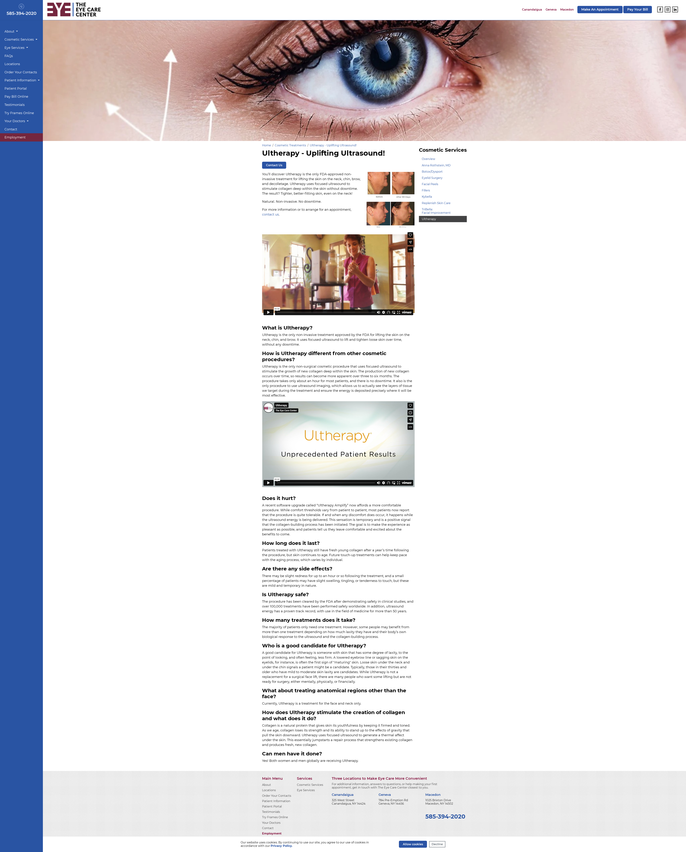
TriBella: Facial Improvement (436, 211)
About (9, 31)
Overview (428, 159)
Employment (15, 137)
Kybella (427, 196)
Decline (437, 844)
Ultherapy (429, 219)
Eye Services (14, 48)
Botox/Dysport (432, 171)
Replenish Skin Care (436, 203)
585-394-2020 (21, 13)
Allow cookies (413, 844)
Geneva (551, 9)
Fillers (426, 190)
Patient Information (20, 80)
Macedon (567, 9)
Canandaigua (532, 9)
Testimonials (14, 105)
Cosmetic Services (19, 39)
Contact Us (274, 165)
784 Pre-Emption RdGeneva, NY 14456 (393, 802)
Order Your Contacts (20, 72)
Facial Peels (430, 184)
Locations (12, 64)
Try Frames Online (19, 113)
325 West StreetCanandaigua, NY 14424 (349, 802)
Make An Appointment (600, 9)
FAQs (8, 56)
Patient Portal (15, 89)
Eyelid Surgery (432, 178)
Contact (10, 129)
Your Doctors (15, 121)
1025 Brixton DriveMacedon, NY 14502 (439, 802)
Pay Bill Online (16, 97)
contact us (270, 214)
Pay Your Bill (637, 9)
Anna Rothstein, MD (436, 165)
